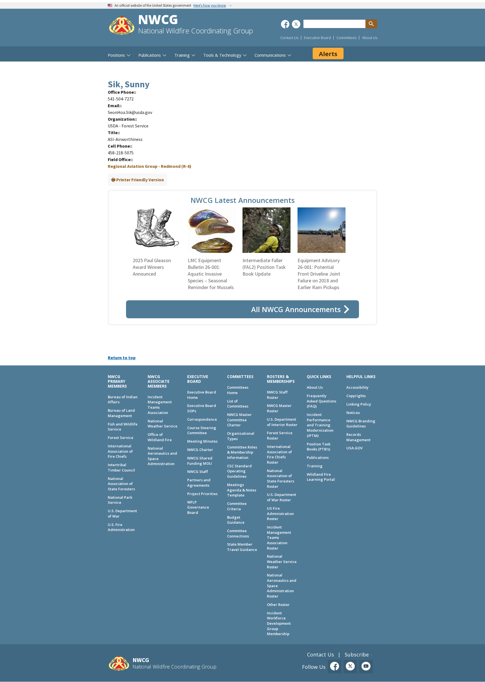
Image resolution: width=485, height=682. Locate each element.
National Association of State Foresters (121, 483)
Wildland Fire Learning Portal (321, 477)
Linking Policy (358, 404)
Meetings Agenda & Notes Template (241, 490)
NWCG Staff (197, 471)
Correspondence (202, 419)
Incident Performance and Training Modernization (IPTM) (320, 425)
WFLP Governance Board (198, 507)
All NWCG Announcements (296, 309)
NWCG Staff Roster (277, 395)
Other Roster (278, 604)
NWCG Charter (200, 449)
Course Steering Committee (201, 430)
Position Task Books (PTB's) (318, 446)
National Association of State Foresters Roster (280, 478)
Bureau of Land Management (121, 413)
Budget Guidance (235, 520)
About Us (369, 37)
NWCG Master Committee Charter (239, 419)
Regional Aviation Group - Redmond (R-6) (149, 166)
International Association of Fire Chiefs (120, 451)
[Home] (122, 26)
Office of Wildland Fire (160, 437)
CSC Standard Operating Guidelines (239, 471)
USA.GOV (354, 447)
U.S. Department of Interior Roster (282, 422)
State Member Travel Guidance (242, 547)
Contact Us (289, 37)
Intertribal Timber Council (121, 467)
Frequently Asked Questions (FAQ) (321, 401)
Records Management (358, 437)
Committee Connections (238, 533)
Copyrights (356, 395)
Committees (346, 37)
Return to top (122, 357)
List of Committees (237, 404)
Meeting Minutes (202, 441)
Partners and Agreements (199, 482)
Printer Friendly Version (140, 179)
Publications (318, 457)
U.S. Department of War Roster (281, 497)
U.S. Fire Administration (121, 527)
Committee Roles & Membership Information (242, 452)
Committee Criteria (237, 506)
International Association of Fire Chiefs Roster (279, 454)
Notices (353, 412)
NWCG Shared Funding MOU (199, 461)
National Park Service (120, 500)
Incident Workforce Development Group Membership (279, 623)
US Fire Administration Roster (280, 513)
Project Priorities (202, 493)
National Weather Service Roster (282, 561)
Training (314, 465)
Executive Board (317, 37)
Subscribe (357, 654)
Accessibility (357, 387)
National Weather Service (162, 423)
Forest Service (120, 437)
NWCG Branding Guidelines (360, 423)
